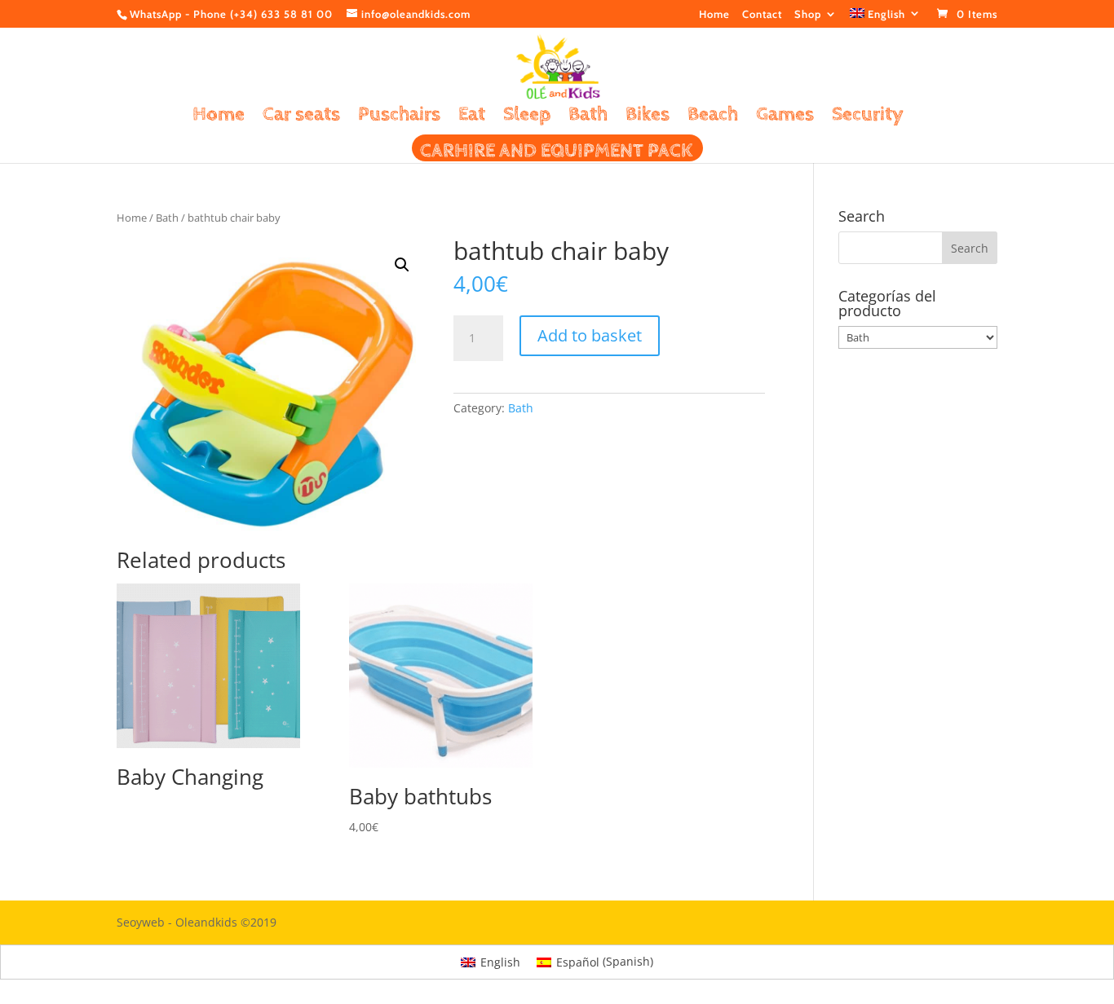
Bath (588, 117)
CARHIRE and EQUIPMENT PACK (556, 153)
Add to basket (589, 335)
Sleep (526, 117)
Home (714, 14)
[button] (402, 265)
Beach (712, 117)
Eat (471, 117)
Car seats (301, 117)
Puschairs (399, 117)
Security (868, 117)
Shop (807, 14)
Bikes (648, 117)
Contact (762, 14)
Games (785, 117)
